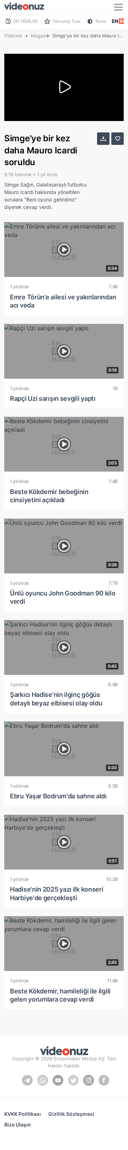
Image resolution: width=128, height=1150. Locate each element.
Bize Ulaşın (17, 1125)
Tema (100, 21)
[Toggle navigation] (118, 7)
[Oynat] (64, 87)
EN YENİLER (26, 21)
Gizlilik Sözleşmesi (71, 1114)
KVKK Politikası (22, 1114)
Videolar (13, 35)
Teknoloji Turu (66, 21)
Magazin (40, 35)
